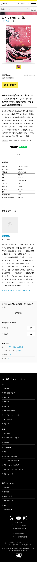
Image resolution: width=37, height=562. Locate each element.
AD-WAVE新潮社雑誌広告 (20, 537)
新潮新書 (6, 402)
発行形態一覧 (8, 419)
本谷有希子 (6, 21)
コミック (6, 406)
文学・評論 (12, 347)
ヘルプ (21, 545)
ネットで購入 (11, 85)
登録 (31, 328)
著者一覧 (6, 424)
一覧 (24, 379)
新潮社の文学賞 (8, 500)
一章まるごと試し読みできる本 (13, 469)
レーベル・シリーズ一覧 (11, 415)
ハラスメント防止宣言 (12, 545)
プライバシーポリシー (25, 543)
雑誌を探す (7, 433)
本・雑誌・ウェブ (23, 3)
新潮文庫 (18, 351)
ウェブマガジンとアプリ (11, 438)
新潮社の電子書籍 (9, 410)
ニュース (6, 505)
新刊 (5, 452)
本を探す (6, 388)
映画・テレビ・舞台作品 (11, 465)
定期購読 (6, 442)
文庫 (10, 354)
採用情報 (6, 492)
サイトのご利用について (11, 543)
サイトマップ (27, 545)
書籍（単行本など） (10, 393)
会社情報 (6, 487)
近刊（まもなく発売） (10, 456)
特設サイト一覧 (8, 474)
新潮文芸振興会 (19, 533)
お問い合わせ (8, 509)
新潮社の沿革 (8, 496)
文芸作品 (20, 347)
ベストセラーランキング (11, 460)
